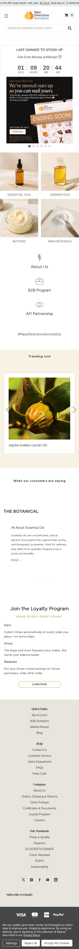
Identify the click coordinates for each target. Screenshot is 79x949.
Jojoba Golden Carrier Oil (28, 445)
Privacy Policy (32, 935)
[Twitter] (23, 880)
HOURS (34, 72)
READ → (16, 560)
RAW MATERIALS (60, 241)
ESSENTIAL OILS (19, 194)
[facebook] (40, 880)
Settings (11, 943)
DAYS (21, 72)
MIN (46, 72)
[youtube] (48, 880)
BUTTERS (19, 241)
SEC (58, 72)
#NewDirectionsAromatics (39, 334)
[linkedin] (56, 880)
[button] (70, 28)
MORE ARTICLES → (59, 589)
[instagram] (31, 880)
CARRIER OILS (60, 194)
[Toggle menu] (5, 15)
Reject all (31, 943)
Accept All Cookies (56, 943)
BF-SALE (45, 3)
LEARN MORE (39, 684)
